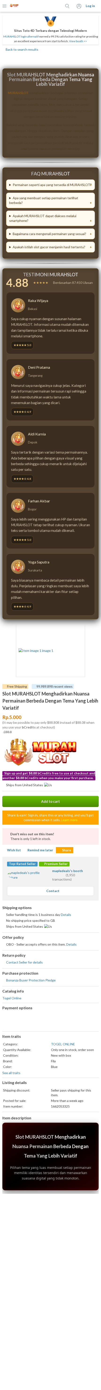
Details (66, 915)
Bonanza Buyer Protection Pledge (31, 980)
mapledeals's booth (67, 871)
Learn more (69, 820)
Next (79, 651)
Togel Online (11, 998)
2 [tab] (45, 680)
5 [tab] (60, 680)
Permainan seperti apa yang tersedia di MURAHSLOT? (52, 185)
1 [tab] (41, 680)
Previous (22, 651)
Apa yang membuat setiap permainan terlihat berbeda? (43, 200)
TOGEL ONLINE (63, 1044)
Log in (90, 6)
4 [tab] (55, 680)
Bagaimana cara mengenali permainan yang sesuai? (49, 234)
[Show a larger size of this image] (50, 650)
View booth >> (78, 41)
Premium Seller (55, 864)
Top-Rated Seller (22, 864)
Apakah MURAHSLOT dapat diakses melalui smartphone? (42, 218)
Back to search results (21, 49)
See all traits (11, 1073)
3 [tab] (50, 680)
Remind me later (40, 850)
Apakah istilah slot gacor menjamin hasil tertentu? (49, 247)
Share (66, 850)
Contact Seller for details (24, 962)
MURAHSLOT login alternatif (21, 36)
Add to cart (50, 801)
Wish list (14, 850)
